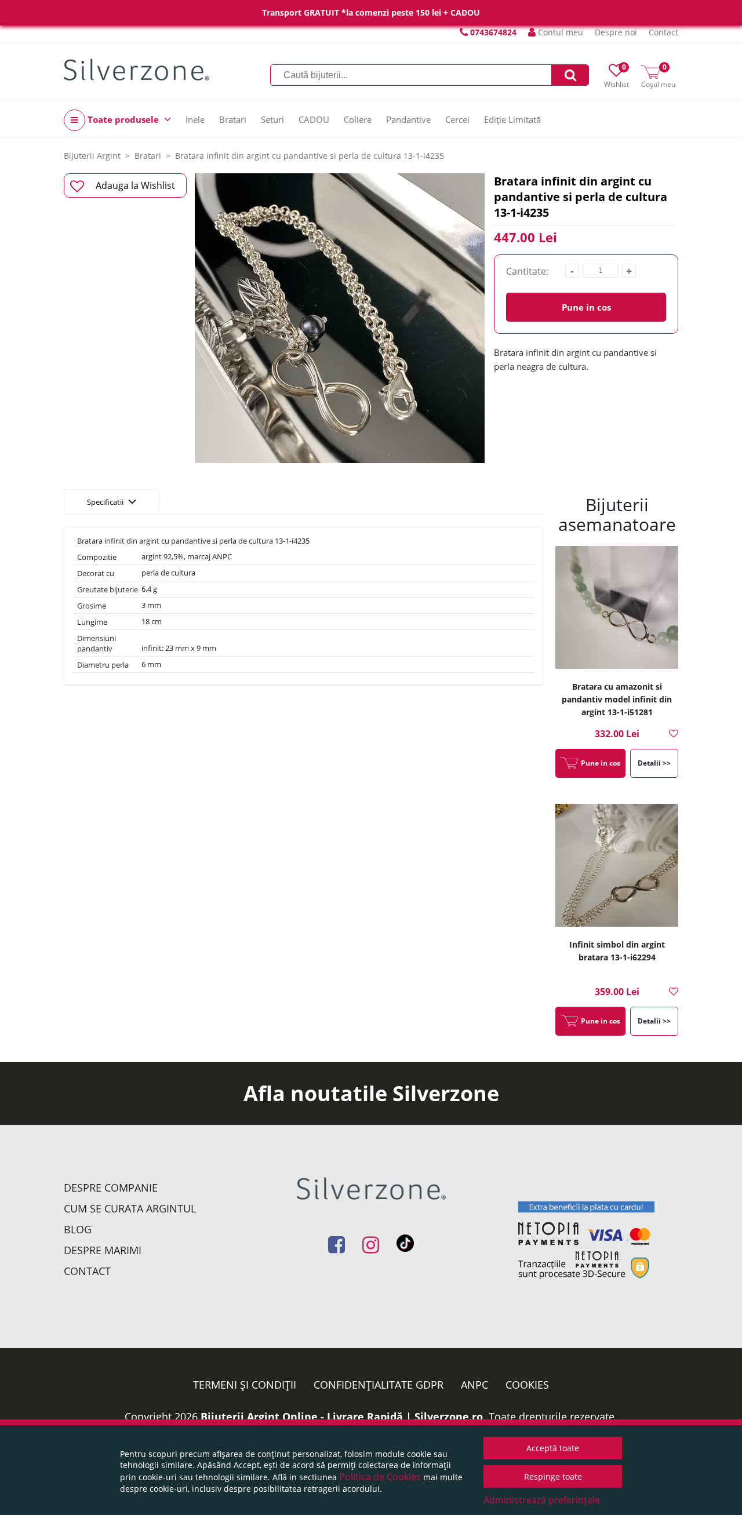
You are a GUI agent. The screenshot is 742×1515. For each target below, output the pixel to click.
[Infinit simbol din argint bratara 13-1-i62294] (616, 867)
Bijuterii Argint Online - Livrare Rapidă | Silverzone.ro (342, 1416)
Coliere (358, 119)
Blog (78, 1229)
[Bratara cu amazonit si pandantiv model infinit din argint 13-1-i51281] (616, 609)
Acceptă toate (552, 1448)
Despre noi (616, 32)
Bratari (232, 119)
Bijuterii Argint (92, 155)
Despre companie (111, 1187)
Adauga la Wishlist (135, 185)
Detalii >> (654, 763)
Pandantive (408, 119)
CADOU (314, 119)
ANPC (474, 1385)
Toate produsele (123, 119)
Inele (195, 119)
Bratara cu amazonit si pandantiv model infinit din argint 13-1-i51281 (617, 699)
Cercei (457, 119)
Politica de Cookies (380, 1476)
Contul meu (559, 32)
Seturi (272, 119)
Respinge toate (553, 1476)
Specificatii (106, 502)
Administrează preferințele (541, 1500)
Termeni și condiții (244, 1385)
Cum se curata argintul (130, 1208)
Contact (663, 32)
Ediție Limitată (512, 119)
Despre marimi (102, 1250)
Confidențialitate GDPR (378, 1385)
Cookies (527, 1385)
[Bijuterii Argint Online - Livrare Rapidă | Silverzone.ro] (136, 70)
